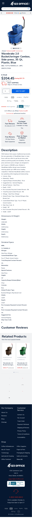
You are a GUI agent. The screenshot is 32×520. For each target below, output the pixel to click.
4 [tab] (18, 48)
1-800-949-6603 (16, 497)
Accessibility (21, 437)
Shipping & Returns (23, 428)
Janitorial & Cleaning (7, 456)
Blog (2, 419)
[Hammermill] (22, 385)
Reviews (4, 416)
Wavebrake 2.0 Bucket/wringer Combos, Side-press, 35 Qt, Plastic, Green (22, 364)
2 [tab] (15, 48)
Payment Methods (23, 424)
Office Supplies (21, 446)
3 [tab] (16, 48)
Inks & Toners (5, 450)
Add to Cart (20, 91)
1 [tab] (13, 48)
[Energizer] (9, 391)
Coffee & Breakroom (7, 446)
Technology (5, 453)
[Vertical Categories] (3, 3)
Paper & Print (21, 450)
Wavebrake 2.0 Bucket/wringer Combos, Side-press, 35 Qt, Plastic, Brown (8, 364)
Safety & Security (22, 456)
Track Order (21, 421)
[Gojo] (9, 398)
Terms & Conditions (23, 434)
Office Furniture (6, 459)
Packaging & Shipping (23, 453)
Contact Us (20, 415)
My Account (21, 418)
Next (30, 13)
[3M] (22, 391)
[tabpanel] (9, 356)
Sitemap (4, 422)
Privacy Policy (21, 431)
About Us (4, 412)
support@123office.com (16, 479)
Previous (1, 13)
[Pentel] (22, 378)
